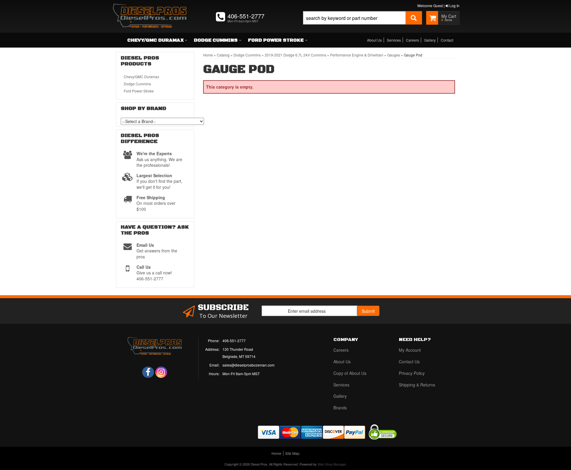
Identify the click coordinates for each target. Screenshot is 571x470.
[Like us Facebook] (148, 372)
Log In (453, 5)
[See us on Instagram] (161, 372)
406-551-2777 (234, 340)
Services (394, 40)
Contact (447, 40)
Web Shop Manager (332, 464)
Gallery (430, 40)
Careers (412, 40)
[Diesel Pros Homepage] (150, 10)
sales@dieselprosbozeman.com (248, 364)
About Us (374, 40)
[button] (362, 24)
